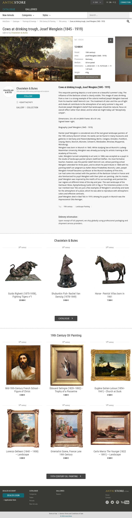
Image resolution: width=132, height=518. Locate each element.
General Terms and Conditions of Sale (71, 513)
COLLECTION (32, 108)
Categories (32, 494)
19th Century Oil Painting (47, 21)
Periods (31, 500)
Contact (108, 497)
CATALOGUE (9, 9)
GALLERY (20, 108)
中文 (114, 2)
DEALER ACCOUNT (9, 491)
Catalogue (16, 21)
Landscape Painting (83, 206)
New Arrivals (8, 15)
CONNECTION (126, 2)
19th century (63, 21)
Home (107, 495)
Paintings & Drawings (29, 21)
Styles (31, 497)
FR (107, 2)
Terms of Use (53, 513)
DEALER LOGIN (13, 495)
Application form (10, 500)
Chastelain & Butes (27, 88)
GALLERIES (31, 9)
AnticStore (6, 21)
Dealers (58, 494)
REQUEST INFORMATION (87, 77)
